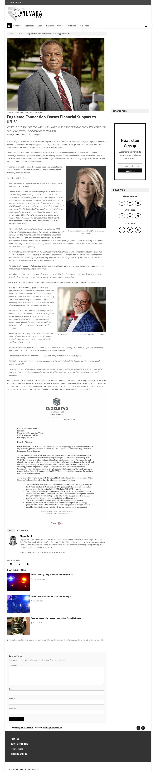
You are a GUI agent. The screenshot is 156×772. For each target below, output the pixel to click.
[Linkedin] (28, 564)
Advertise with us (19, 754)
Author (11, 530)
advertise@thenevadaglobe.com (52, 728)
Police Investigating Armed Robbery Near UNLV (52, 574)
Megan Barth (14, 134)
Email (12, 698)
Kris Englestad (83, 640)
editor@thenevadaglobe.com (24, 728)
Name (12, 689)
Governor (17, 25)
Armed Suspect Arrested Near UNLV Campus (51, 596)
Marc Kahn (100, 640)
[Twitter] (20, 564)
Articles (21, 33)
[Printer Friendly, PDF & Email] (56, 523)
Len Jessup (92, 640)
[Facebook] (11, 564)
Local (40, 25)
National (50, 25)
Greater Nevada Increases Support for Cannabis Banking (57, 618)
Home (12, 33)
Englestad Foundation (34, 640)
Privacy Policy (17, 749)
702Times (71, 25)
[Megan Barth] (13, 540)
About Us (15, 738)
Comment (14, 665)
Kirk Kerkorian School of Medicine (65, 640)
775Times (84, 25)
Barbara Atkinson (20, 640)
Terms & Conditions (19, 744)
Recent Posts (22, 530)
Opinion (60, 25)
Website (12, 708)
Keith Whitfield (48, 640)
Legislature (29, 25)
